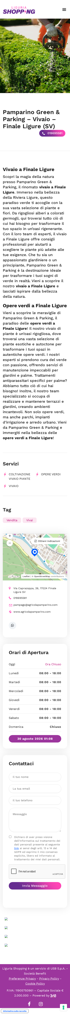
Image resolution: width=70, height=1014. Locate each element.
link (16, 848)
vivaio (13, 486)
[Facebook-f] (29, 1004)
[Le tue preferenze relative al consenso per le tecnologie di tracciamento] (63, 1007)
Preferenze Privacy (22, 978)
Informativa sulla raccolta (15, 1011)
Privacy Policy (49, 978)
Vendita (12, 520)
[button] (64, 9)
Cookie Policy (35, 983)
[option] (35, 56)
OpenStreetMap (42, 576)
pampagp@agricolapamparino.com (35, 604)
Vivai (29, 520)
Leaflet (26, 576)
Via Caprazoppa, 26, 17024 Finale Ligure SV (34, 590)
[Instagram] (41, 1004)
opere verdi (51, 474)
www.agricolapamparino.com (32, 611)
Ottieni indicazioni (49, 541)
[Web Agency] (53, 995)
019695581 (54, 133)
